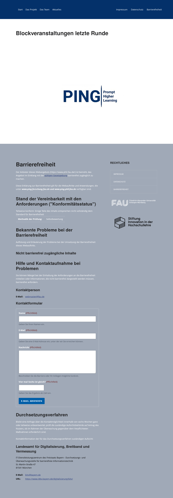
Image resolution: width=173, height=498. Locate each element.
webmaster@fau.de (34, 296)
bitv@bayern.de (33, 474)
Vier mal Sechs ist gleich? (38, 381)
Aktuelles (56, 9)
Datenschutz (137, 9)
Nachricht (30, 347)
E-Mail (28, 330)
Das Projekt (31, 9)
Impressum (121, 9)
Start (20, 9)
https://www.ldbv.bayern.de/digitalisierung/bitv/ (49, 478)
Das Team (44, 9)
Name (28, 313)
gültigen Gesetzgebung (56, 175)
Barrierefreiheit (154, 9)
